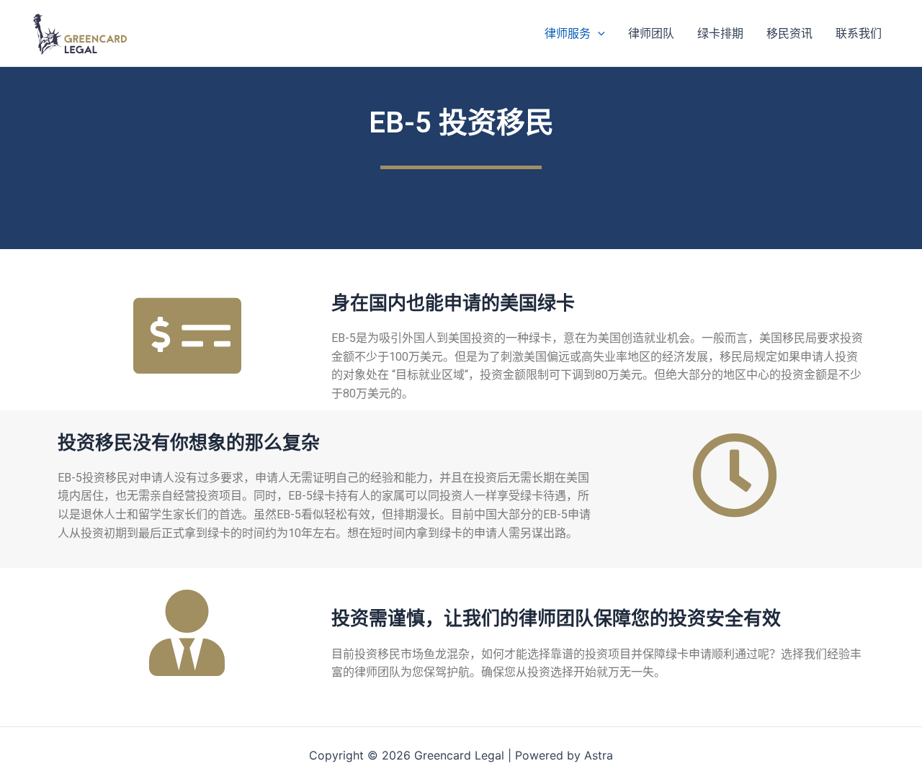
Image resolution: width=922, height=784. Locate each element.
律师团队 (651, 33)
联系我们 (859, 33)
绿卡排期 (720, 33)
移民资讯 (789, 33)
